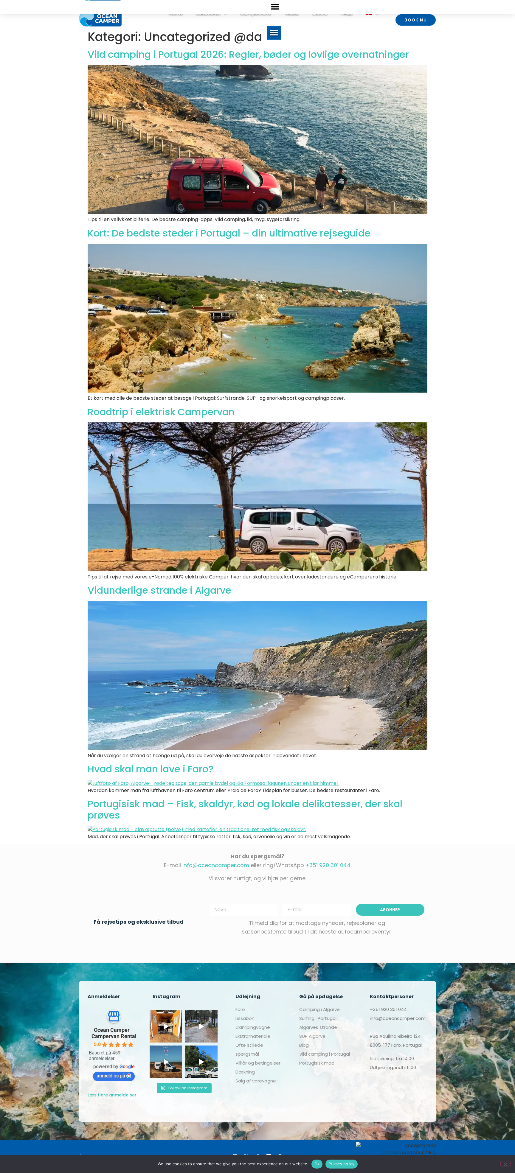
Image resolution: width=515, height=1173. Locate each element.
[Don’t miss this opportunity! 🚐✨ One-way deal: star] (166, 1062)
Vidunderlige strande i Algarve (159, 590)
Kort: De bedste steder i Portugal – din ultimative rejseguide (229, 233)
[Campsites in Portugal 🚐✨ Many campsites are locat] (201, 1026)
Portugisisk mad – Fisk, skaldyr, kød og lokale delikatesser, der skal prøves (245, 809)
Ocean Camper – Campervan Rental (113, 1033)
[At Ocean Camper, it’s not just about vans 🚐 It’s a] (201, 1062)
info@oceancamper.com (215, 865)
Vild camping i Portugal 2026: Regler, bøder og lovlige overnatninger (248, 54)
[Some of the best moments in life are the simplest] (166, 1026)
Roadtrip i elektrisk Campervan (161, 412)
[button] (274, 33)
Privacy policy (341, 1163)
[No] (505, 1163)
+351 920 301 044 (327, 865)
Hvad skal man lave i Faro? (150, 769)
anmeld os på (111, 1076)
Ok (317, 1163)
